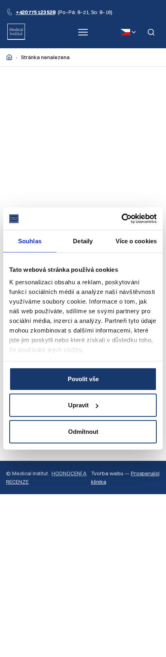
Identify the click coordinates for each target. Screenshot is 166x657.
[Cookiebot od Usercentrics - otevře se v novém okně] (121, 219)
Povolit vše (83, 378)
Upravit (78, 405)
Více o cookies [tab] (136, 240)
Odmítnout (83, 431)
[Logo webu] (16, 32)
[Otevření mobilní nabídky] (83, 32)
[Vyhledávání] (151, 32)
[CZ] (128, 32)
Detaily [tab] (83, 240)
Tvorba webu (107, 473)
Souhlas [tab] (30, 240)
